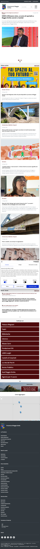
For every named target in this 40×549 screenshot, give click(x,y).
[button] (18, 60)
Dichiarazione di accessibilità (24, 546)
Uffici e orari (3, 440)
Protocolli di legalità (4, 485)
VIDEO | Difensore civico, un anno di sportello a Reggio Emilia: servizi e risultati (18, 17)
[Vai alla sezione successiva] (20, 62)
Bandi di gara (3, 454)
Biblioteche (6, 334)
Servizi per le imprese (4, 492)
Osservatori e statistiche (5, 478)
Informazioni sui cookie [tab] (33, 264)
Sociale (3, 89)
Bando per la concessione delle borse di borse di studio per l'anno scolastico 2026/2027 (19, 294)
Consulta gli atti (3, 505)
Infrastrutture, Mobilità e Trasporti (9, 125)
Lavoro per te (3, 508)
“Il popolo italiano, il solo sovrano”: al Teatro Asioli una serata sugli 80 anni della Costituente (20, 167)
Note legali (11, 546)
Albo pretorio (3, 501)
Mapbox (39, 420)
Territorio (8, 89)
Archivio (2, 467)
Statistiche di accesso (33, 546)
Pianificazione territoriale (5, 481)
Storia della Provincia (4, 442)
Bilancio (2, 469)
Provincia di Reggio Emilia (13, 7)
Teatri (4, 329)
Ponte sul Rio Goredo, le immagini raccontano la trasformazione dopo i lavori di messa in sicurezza (19, 130)
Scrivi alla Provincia (5, 526)
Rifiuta (7, 286)
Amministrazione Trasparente (6, 439)
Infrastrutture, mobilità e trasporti (6, 472)
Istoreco (5, 339)
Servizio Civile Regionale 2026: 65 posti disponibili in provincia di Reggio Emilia (19, 95)
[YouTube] (14, 537)
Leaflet (20, 420)
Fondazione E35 (7, 348)
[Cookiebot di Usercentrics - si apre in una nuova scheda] (34, 262)
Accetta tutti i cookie (32, 286)
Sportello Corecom (4, 516)
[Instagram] (8, 537)
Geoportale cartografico (5, 507)
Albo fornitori (3, 500)
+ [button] (1, 397)
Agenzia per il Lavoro (9, 377)
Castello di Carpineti (9, 358)
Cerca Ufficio (4, 527)
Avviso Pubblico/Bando (7, 293)
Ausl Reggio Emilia (8, 372)
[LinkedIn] (11, 537)
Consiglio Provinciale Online (5, 503)
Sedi (2, 523)
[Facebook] (2, 537)
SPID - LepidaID (3, 514)
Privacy (2, 546)
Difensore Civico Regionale (8, 12)
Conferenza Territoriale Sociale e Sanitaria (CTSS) (9, 471)
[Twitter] (5, 537)
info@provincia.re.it (7, 545)
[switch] (15, 282)
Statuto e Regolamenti (4, 437)
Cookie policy (6, 546)
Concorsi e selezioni (4, 457)
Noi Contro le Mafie (4, 476)
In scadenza (3, 459)
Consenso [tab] (7, 264)
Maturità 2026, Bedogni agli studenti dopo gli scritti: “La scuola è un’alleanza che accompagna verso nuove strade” (17, 204)
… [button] (11, 294)
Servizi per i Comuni (4, 490)
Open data (2, 510)
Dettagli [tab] (20, 264)
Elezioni (2, 446)
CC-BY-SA (33, 420)
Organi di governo (4, 435)
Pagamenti (3, 512)
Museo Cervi (6, 344)
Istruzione (4, 198)
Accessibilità (16, 546)
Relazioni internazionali (5, 486)
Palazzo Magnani (8, 324)
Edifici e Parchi (3, 444)
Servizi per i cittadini (4, 488)
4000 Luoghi (6, 353)
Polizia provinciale (4, 483)
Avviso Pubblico (7, 367)
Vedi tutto (36, 65)
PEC (2, 525)
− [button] (1, 399)
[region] (20, 36)
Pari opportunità (3, 479)
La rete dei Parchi (8, 363)
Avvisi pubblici (3, 455)
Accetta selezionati (20, 286)
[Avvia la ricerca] (31, 7)
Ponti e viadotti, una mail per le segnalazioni (12, 241)
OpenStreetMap (26, 420)
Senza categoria (15, 305)
